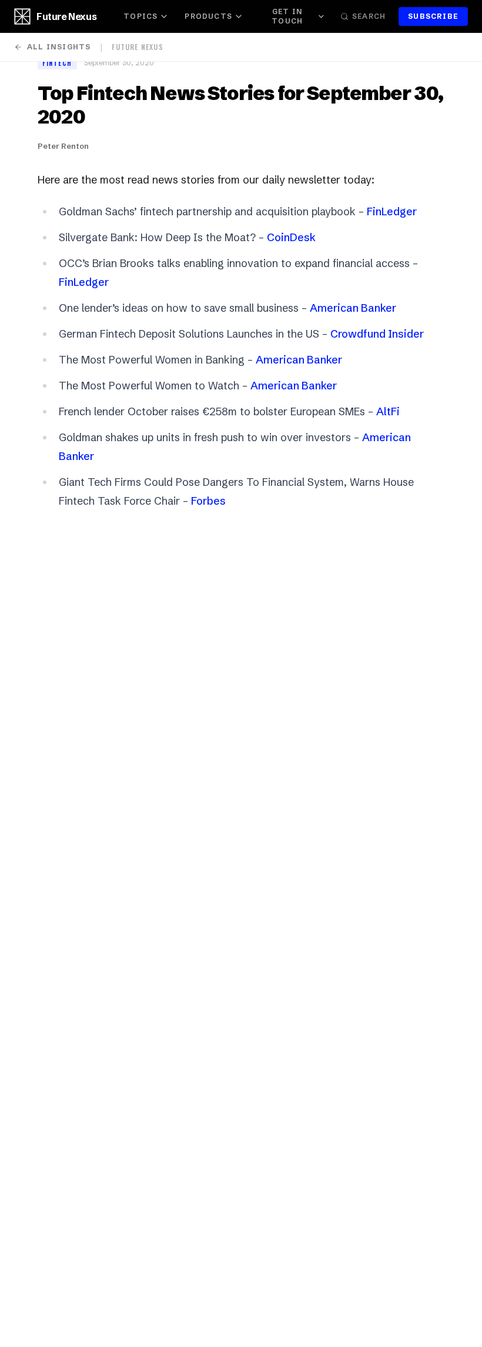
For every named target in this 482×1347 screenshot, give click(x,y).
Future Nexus (66, 16)
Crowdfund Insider (377, 334)
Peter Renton (63, 146)
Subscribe (433, 16)
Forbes (208, 501)
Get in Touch (287, 16)
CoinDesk (291, 237)
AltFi (388, 411)
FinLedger (392, 211)
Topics (140, 16)
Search (369, 16)
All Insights (59, 46)
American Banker (353, 308)
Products (208, 16)
